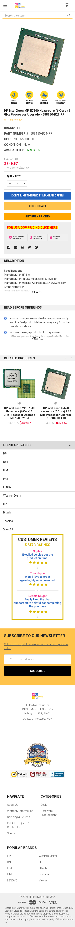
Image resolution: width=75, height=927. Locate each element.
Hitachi (7, 512)
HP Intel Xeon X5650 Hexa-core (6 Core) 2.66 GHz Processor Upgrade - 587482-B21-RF (56, 413)
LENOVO (8, 487)
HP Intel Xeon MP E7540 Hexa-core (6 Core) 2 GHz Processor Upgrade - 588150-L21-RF (19, 413)
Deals (44, 804)
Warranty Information (20, 810)
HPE (5, 504)
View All (8, 529)
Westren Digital (12, 495)
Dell (5, 462)
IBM (5, 470)
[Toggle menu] (5, 5)
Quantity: (14, 176)
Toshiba (8, 521)
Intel (5, 478)
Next (71, 358)
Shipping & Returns (18, 817)
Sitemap (12, 833)
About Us (12, 804)
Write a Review (13, 119)
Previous (65, 358)
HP (5, 453)
